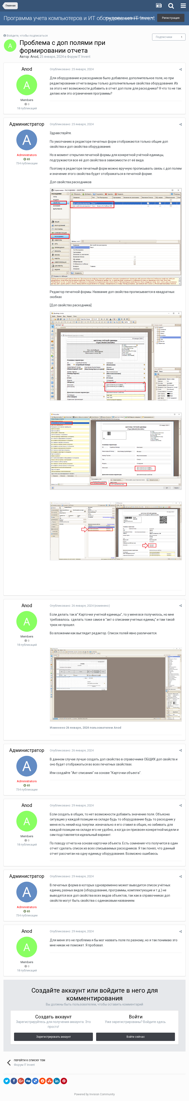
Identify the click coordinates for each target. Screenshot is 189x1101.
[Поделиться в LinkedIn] (56, 1081)
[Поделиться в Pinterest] (64, 1081)
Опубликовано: (72, 69)
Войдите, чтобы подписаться (27, 35)
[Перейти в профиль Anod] (10, 45)
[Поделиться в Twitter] (6, 1081)
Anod (34, 56)
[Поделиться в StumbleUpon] (49, 1081)
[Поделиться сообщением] (180, 69)
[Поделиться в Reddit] (42, 1081)
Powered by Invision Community (94, 1094)
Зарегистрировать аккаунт (53, 1036)
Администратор (26, 124)
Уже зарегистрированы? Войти (128, 18)
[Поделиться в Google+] (21, 1081)
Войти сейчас (136, 1036)
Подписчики (164, 37)
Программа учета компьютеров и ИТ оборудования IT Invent (79, 18)
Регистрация (171, 18)
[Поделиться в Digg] (28, 1081)
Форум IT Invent (78, 56)
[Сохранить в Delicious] (35, 1081)
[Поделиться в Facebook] (14, 1081)
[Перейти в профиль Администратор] (26, 140)
